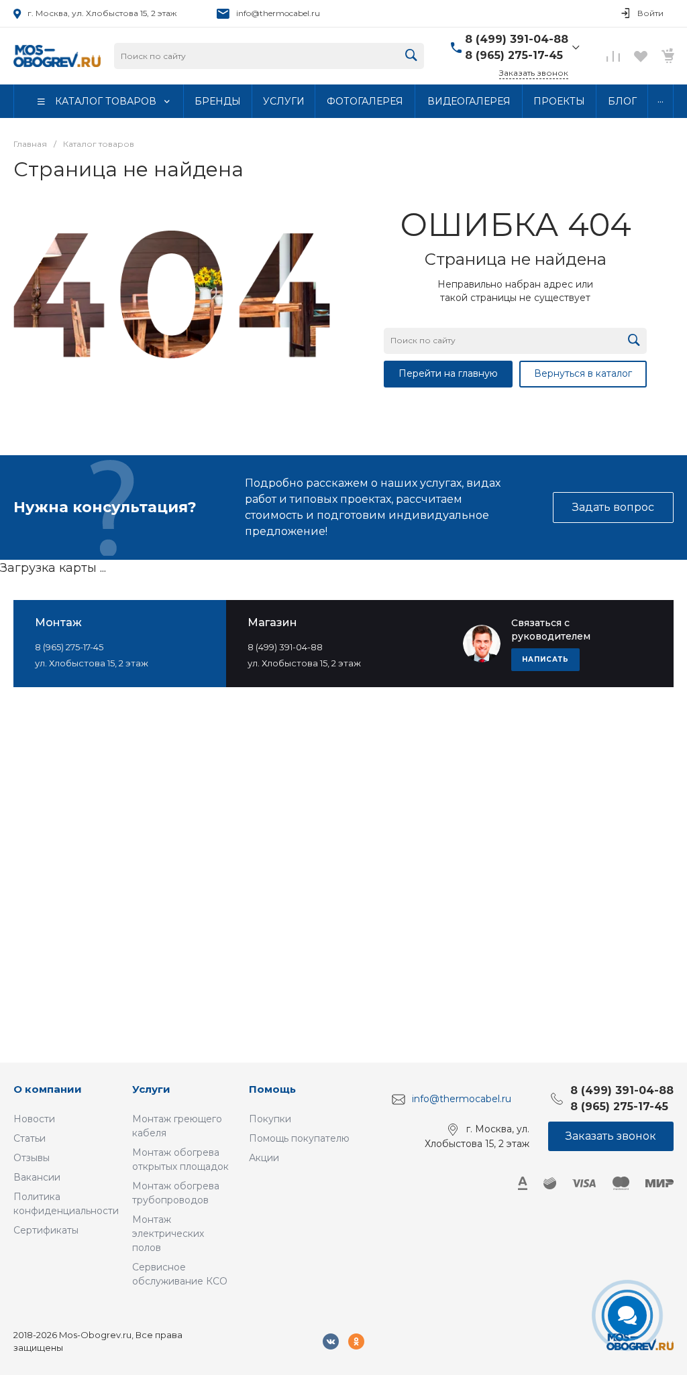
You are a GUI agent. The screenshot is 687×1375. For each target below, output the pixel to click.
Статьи (29, 1138)
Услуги (151, 1089)
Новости (34, 1119)
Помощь (272, 1089)
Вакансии (36, 1177)
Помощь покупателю (299, 1138)
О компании (47, 1089)
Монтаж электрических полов (168, 1233)
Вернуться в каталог (583, 373)
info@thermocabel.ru (278, 13)
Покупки (270, 1119)
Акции (264, 1158)
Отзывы (31, 1158)
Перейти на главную (448, 373)
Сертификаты (45, 1230)
